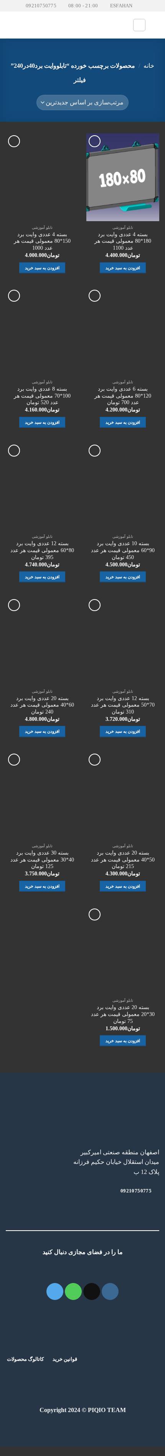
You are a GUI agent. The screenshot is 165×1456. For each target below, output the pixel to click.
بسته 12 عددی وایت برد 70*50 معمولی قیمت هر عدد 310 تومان (123, 705)
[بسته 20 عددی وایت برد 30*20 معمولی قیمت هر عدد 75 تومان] (122, 950)
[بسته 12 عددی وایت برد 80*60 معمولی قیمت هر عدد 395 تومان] (42, 487)
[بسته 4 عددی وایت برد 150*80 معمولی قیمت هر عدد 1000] (42, 177)
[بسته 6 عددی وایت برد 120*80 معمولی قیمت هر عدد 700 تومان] (122, 332)
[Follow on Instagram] (110, 1291)
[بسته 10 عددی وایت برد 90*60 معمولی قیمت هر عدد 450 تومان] (122, 487)
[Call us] (73, 1291)
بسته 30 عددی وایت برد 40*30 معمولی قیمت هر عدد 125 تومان (42, 859)
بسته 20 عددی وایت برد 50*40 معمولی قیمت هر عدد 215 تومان (123, 859)
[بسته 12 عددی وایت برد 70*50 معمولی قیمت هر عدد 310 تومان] (122, 641)
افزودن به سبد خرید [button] (123, 267)
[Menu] (10, 25)
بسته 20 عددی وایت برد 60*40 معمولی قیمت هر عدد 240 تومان (42, 705)
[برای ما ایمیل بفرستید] (91, 1291)
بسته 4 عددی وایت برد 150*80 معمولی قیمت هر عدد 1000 (42, 241)
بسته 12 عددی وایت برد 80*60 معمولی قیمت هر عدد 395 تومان (42, 550)
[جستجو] (139, 25)
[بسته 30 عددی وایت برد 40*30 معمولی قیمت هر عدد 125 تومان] (42, 796)
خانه (149, 65)
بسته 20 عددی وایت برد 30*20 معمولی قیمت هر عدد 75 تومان (123, 1014)
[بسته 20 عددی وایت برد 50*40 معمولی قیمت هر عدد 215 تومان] (122, 796)
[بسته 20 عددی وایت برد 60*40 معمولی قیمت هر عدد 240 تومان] (42, 641)
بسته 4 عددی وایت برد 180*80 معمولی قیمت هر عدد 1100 (122, 241)
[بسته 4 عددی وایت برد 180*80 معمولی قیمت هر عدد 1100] (122, 177)
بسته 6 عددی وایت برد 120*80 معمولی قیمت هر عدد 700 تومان (122, 395)
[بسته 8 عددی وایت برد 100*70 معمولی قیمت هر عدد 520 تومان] (42, 332)
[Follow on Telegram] (54, 1291)
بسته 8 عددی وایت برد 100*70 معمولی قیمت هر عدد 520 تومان (42, 395)
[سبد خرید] (155, 25)
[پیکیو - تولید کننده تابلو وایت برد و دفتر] (82, 25)
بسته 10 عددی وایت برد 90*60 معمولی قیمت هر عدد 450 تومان (123, 550)
